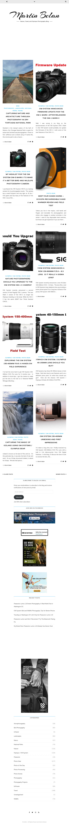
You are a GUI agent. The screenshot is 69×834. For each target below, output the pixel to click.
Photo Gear (59, 106)
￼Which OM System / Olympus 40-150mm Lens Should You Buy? (51, 363)
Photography (18, 778)
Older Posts (8, 474)
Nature (16, 749)
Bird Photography (19, 728)
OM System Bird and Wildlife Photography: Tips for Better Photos (34, 611)
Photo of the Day (19, 765)
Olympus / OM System (46, 106)
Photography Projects (20, 782)
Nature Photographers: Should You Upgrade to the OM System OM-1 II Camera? (17, 282)
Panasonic (17, 757)
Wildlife (16, 799)
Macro (16, 740)
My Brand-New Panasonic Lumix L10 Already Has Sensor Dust (33, 626)
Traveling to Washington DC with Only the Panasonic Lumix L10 (33, 615)
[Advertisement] (34, 42)
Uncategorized (18, 794)
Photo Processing (19, 769)
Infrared (16, 732)
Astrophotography (19, 723)
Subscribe (19, 497)
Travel (20, 110)
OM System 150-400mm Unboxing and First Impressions (51, 439)
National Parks (18, 744)
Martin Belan (34, 15)
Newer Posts (60, 474)
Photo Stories (18, 774)
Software (17, 786)
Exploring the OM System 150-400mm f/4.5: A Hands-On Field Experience (18, 363)
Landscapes (19, 108)
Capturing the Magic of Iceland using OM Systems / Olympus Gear (18, 445)
